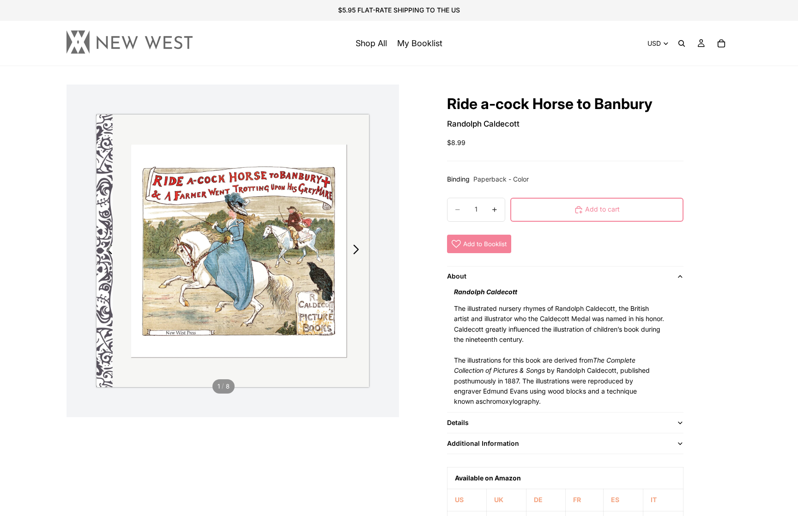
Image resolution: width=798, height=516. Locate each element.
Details (458, 422)
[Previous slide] (107, 251)
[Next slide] (358, 251)
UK (498, 500)
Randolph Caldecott (483, 123)
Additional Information (483, 443)
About (456, 276)
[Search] (681, 43)
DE (538, 500)
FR (577, 500)
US (459, 500)
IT (654, 500)
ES (615, 500)
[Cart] (721, 43)
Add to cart (602, 209)
